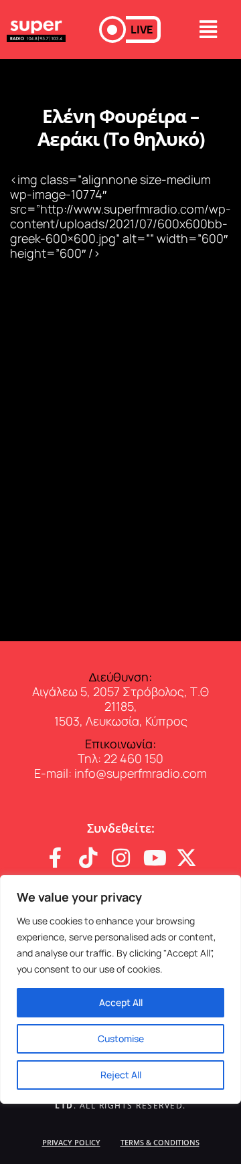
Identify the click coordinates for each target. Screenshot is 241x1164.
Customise (121, 1038)
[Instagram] (120, 857)
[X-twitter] (186, 857)
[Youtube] (153, 857)
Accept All (121, 1002)
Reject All (120, 1074)
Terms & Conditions (159, 1142)
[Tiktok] (88, 857)
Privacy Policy (71, 1142)
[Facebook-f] (55, 857)
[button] (130, 29)
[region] (120, 989)
